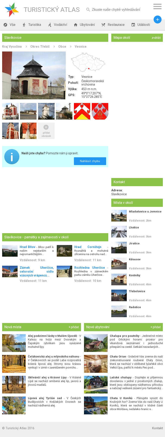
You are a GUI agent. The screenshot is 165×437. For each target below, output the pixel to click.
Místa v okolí (123, 203)
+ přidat (74, 327)
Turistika (31, 25)
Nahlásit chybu (90, 161)
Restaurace (113, 25)
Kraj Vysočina (12, 46)
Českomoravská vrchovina (92, 82)
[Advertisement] (55, 200)
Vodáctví (57, 25)
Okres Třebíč (40, 46)
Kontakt (157, 428)
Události (140, 25)
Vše (9, 25)
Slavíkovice (119, 194)
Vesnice (81, 46)
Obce (62, 46)
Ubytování (84, 25)
